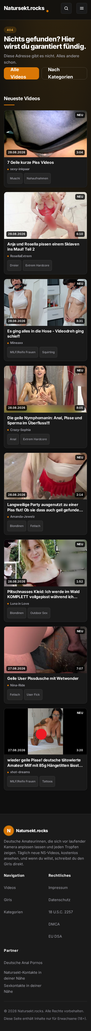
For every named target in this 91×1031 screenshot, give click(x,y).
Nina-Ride (17, 685)
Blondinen (17, 526)
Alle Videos (18, 73)
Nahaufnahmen (37, 178)
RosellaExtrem (21, 256)
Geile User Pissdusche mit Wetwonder (43, 678)
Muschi (15, 178)
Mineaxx (16, 343)
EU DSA (55, 936)
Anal (13, 439)
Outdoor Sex (39, 613)
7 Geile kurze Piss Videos (30, 162)
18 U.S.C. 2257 (61, 912)
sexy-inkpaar (20, 169)
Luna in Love (19, 603)
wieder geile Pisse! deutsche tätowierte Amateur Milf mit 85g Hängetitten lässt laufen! (44, 763)
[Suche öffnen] (66, 8)
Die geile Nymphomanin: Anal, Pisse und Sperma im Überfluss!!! (44, 420)
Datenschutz (59, 899)
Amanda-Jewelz (22, 516)
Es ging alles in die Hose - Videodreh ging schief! (45, 334)
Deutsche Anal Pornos (23, 964)
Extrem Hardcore (37, 265)
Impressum (58, 887)
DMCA (54, 924)
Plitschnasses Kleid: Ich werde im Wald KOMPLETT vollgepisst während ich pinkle (43, 594)
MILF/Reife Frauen (22, 352)
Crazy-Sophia (20, 430)
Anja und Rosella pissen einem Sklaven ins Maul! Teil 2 (43, 247)
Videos (10, 887)
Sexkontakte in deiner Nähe (23, 988)
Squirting (48, 352)
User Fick (33, 694)
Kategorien (13, 912)
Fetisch (35, 526)
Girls (8, 899)
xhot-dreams (20, 772)
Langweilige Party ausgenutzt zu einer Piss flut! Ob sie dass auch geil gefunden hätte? (44, 507)
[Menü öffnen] (81, 8)
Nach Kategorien (60, 73)
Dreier (14, 265)
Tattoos (47, 781)
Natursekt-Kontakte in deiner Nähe (23, 975)
